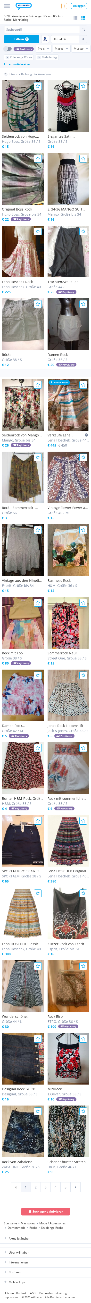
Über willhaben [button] (19, 1252)
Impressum (11, 1297)
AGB (32, 1293)
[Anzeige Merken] (38, 86)
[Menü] (7, 6)
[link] (16, 1187)
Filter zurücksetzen (18, 64)
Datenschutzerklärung (53, 1293)
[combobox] (42, 29)
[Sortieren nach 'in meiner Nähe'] (45, 39)
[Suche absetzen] (83, 29)
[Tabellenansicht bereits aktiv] (83, 18)
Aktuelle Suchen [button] (19, 1238)
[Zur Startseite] (24, 7)
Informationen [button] (18, 1262)
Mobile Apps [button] (17, 1282)
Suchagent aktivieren (48, 1211)
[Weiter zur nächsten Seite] (75, 1187)
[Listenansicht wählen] (75, 18)
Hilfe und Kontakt (15, 1293)
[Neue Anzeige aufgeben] (64, 6)
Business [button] (15, 1272)
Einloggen (79, 5)
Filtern (21, 39)
